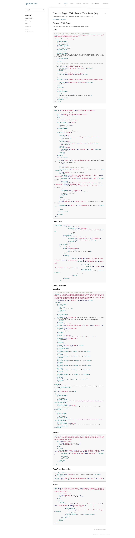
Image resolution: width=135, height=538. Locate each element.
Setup (60, 3)
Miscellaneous (105, 3)
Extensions (86, 3)
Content (65, 3)
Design (71, 3)
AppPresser (96, 534)
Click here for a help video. (59, 19)
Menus (26, 29)
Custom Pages (29, 18)
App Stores (78, 3)
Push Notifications (95, 3)
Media (26, 23)
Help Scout (108, 534)
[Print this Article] (105, 13)
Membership (28, 26)
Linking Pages (28, 21)
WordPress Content (29, 31)
